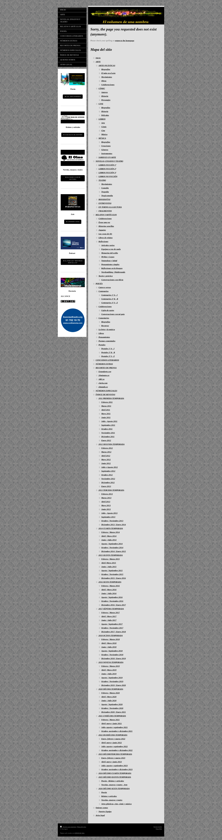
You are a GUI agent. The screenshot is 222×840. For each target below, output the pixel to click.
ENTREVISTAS (105, 203)
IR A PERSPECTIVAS (72, 222)
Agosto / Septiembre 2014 (112, 544)
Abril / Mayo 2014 (108, 536)
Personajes (105, 100)
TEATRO (102, 180)
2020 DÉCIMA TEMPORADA (111, 689)
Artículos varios (108, 245)
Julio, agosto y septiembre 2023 (114, 766)
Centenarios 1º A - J (109, 295)
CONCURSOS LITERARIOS (107, 360)
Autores (104, 92)
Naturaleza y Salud (109, 261)
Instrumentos (106, 153)
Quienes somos (102, 808)
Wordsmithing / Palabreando (113, 272)
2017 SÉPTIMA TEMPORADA (111, 609)
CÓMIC (102, 88)
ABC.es (102, 379)
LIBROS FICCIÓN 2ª (107, 169)
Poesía (104, 792)
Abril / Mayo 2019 (108, 670)
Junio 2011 (106, 417)
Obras (103, 81)
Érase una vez (104, 222)
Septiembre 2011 (108, 425)
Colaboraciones (107, 85)
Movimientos (106, 77)
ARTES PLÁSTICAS (107, 65)
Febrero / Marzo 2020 (110, 693)
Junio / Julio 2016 (108, 593)
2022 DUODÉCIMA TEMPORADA (113, 735)
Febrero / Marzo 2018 (110, 639)
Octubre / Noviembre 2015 (112, 574)
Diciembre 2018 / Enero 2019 (113, 658)
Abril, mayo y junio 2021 (111, 723)
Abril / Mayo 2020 (108, 697)
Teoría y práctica (106, 276)
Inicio (98, 58)
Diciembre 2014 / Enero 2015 (113, 551)
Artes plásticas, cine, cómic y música (116, 804)
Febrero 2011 (107, 402)
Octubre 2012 (107, 475)
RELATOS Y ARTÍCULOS (106, 215)
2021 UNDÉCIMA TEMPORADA (112, 716)
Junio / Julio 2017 (108, 620)
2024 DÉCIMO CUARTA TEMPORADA (115, 773)
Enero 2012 (106, 440)
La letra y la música (107, 329)
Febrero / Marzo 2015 (110, 559)
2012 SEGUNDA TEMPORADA (112, 444)
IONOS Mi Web (79, 833)
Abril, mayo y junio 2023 (111, 762)
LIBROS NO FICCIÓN (108, 176)
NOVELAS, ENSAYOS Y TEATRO (109, 161)
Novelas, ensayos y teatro (111, 800)
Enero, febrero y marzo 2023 (113, 758)
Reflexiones (103, 241)
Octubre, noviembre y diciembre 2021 (117, 731)
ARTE (98, 62)
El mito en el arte (108, 73)
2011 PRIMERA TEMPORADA (111, 398)
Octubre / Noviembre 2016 (112, 601)
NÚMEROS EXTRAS (104, 364)
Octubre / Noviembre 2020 (112, 708)
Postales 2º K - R (108, 352)
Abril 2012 (105, 456)
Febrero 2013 (107, 494)
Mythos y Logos (107, 257)
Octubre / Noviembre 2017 (112, 628)
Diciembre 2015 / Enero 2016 (113, 578)
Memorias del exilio (109, 253)
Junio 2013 (106, 509)
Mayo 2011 (106, 414)
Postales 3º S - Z (108, 356)
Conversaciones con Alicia (112, 280)
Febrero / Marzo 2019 (110, 666)
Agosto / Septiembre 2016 (112, 597)
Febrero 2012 (107, 448)
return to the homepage (124, 41)
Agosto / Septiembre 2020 (112, 704)
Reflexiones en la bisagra (111, 268)
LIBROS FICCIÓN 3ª (107, 173)
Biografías (105, 69)
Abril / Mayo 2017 (108, 616)
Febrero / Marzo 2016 (110, 586)
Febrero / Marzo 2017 (110, 613)
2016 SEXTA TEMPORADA (110, 582)
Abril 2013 (105, 502)
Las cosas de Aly (105, 234)
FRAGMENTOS (105, 211)
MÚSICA (102, 138)
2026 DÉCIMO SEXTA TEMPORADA (114, 788)
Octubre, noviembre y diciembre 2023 (117, 769)
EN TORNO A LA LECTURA (110, 207)
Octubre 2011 (107, 429)
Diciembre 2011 (107, 437)
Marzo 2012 (106, 452)
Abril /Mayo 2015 (108, 563)
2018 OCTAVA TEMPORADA (111, 635)
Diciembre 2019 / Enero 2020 (113, 685)
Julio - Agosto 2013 (109, 513)
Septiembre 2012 (108, 471)
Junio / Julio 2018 (108, 647)
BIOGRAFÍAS (104, 199)
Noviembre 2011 (108, 433)
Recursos (105, 326)
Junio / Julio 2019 (108, 674)
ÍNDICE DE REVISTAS (105, 394)
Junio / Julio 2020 (108, 700)
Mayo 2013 (106, 505)
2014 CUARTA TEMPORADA (111, 528)
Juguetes (102, 230)
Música (104, 134)
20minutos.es (104, 375)
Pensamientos (104, 337)
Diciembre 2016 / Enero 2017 (113, 605)
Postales (102, 345)
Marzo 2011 (106, 406)
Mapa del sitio (81, 827)
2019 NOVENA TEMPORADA (111, 662)
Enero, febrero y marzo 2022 (113, 739)
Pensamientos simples (110, 264)
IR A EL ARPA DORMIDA (73, 96)
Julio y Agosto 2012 (109, 467)
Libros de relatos (106, 238)
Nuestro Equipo (105, 811)
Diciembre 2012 (108, 482)
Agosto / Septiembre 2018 (112, 651)
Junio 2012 (106, 463)
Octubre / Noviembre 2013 (112, 521)
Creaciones (106, 146)
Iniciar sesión (158, 827)
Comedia (105, 188)
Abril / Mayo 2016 (108, 590)
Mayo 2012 (106, 459)
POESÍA (99, 284)
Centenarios (104, 291)
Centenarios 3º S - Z (109, 303)
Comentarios (104, 318)
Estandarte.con (105, 371)
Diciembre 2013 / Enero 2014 (113, 525)
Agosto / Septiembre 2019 (112, 678)
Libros (101, 333)
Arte (103, 123)
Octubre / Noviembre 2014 (112, 547)
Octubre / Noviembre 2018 (112, 655)
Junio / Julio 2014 (108, 540)
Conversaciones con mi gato (113, 314)
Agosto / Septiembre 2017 (112, 624)
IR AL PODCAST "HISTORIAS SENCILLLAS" (72, 262)
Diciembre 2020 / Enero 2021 (113, 712)
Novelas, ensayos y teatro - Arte (114, 785)
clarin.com (103, 383)
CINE (101, 104)
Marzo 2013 (106, 498)
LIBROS (102, 119)
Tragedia (105, 192)
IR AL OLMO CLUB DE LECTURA (72, 178)
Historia (104, 96)
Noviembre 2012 (108, 479)
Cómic (104, 127)
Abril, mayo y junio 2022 (111, 743)
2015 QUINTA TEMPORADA (111, 555)
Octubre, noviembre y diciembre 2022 (117, 750)
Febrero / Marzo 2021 (110, 720)
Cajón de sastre (107, 310)
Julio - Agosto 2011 (109, 421)
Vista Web (159, 829)
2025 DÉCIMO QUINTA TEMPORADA (115, 777)
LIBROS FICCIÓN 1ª (107, 165)
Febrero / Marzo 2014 (110, 532)
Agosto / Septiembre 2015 (112, 570)
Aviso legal (100, 815)
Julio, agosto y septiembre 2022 (114, 746)
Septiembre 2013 (108, 517)
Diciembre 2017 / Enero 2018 (113, 632)
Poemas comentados (107, 341)
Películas (105, 115)
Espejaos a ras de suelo (111, 249)
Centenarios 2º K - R (109, 299)
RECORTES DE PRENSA (106, 368)
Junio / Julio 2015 (108, 567)
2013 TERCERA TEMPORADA (111, 490)
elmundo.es (103, 387)
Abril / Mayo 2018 (108, 643)
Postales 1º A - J (107, 349)
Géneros (104, 150)
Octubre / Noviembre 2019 (112, 681)
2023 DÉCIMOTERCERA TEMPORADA (115, 754)
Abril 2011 (105, 410)
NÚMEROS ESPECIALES (106, 391)
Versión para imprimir (69, 827)
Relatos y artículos (109, 796)
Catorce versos (105, 287)
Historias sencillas (106, 226)
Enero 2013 (106, 486)
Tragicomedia (107, 196)
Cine (103, 130)
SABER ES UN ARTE (107, 157)
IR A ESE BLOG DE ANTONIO (72, 135)
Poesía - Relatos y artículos (112, 781)
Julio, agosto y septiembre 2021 (114, 727)
